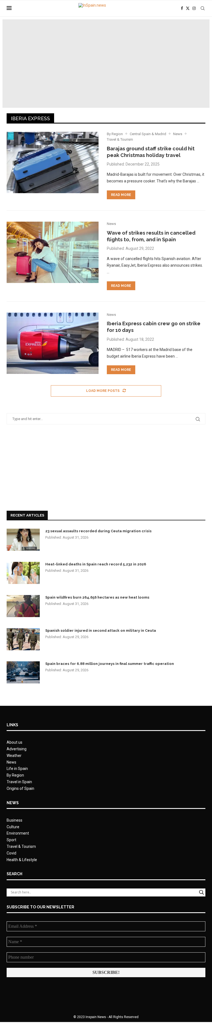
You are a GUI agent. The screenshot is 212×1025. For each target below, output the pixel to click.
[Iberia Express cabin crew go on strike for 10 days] (53, 343)
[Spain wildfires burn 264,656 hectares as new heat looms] (23, 606)
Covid (11, 853)
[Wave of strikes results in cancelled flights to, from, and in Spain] (53, 252)
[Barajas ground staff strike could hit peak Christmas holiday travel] (53, 162)
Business (14, 820)
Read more (121, 195)
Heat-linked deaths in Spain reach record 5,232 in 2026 (95, 564)
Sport (11, 840)
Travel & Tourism (21, 846)
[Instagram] (194, 8)
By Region (15, 775)
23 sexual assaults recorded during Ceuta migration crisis (98, 531)
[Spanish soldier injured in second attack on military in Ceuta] (23, 639)
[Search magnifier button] (201, 892)
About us (14, 742)
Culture (13, 827)
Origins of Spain (20, 788)
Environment (18, 833)
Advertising (16, 749)
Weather (14, 755)
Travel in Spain (19, 782)
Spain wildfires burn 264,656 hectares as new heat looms (97, 597)
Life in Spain (17, 768)
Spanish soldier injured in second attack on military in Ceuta (100, 630)
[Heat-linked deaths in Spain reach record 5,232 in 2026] (23, 573)
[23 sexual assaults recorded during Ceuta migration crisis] (23, 540)
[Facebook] (182, 8)
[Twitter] (188, 8)
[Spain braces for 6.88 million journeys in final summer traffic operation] (23, 672)
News (11, 762)
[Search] (202, 8)
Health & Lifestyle (22, 860)
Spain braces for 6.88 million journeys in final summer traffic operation (109, 664)
